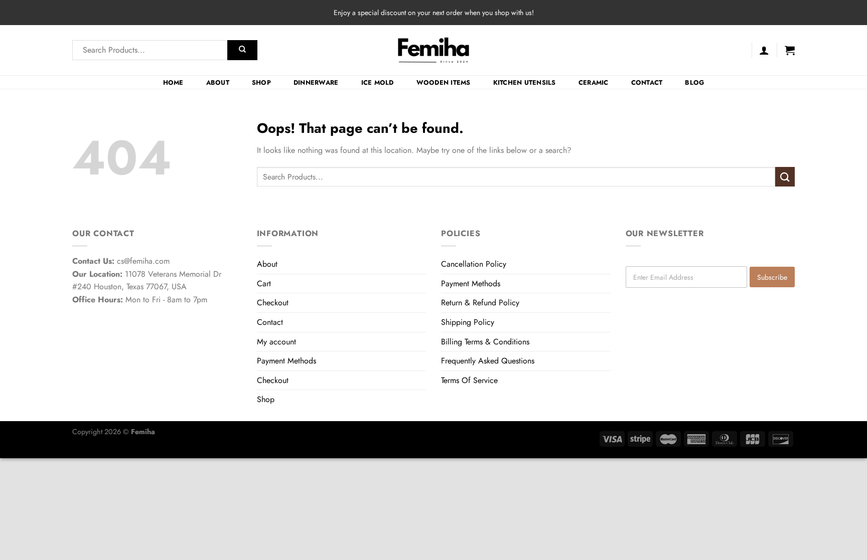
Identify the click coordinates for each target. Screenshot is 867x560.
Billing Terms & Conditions (485, 341)
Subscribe (772, 277)
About (217, 82)
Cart (264, 283)
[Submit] (242, 50)
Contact (647, 82)
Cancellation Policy (473, 264)
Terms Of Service (469, 380)
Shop (261, 82)
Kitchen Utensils (524, 82)
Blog (694, 82)
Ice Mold (377, 82)
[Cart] (790, 50)
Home (173, 82)
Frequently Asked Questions (487, 360)
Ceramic (594, 82)
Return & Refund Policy (480, 302)
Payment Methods (286, 360)
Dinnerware (316, 82)
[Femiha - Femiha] (433, 50)
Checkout (272, 302)
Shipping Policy (467, 322)
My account (276, 341)
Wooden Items (443, 82)
